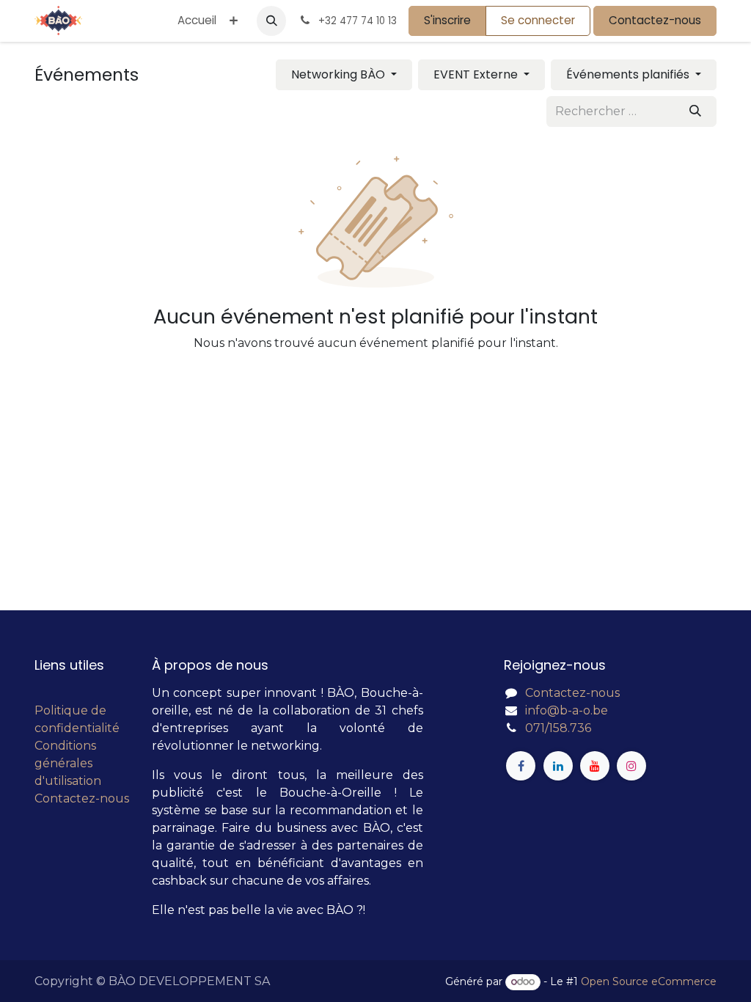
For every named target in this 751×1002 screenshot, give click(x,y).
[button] (271, 20)
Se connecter (538, 20)
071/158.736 (558, 728)
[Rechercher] (695, 111)
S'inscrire (447, 20)
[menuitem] (197, 21)
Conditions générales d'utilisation (67, 763)
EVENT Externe (477, 74)
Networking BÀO (339, 74)
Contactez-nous (655, 20)
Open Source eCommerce (649, 981)
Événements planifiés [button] (629, 74)
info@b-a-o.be (566, 710)
